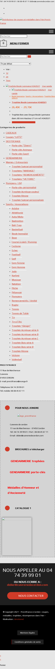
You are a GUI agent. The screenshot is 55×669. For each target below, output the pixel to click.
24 (7, 77)
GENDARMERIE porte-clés (27, 472)
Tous (8, 80)
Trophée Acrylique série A (25, 330)
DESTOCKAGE (13, 141)
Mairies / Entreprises (17, 162)
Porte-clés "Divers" (22, 145)
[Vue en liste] (2, 60)
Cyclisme (16, 246)
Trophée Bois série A (22, 342)
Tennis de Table (20, 313)
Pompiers (17, 296)
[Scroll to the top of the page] (1, 652)
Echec (15, 250)
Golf (14, 258)
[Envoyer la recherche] (29, 56)
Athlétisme (17, 212)
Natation (16, 284)
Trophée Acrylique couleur (25, 191)
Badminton (17, 221)
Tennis (15, 309)
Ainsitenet (19, 619)
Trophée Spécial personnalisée (28, 200)
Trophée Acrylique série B (25, 334)
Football (16, 254)
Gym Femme (18, 263)
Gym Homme (18, 267)
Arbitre (15, 208)
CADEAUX (11, 132)
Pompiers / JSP (14, 183)
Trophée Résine (20, 195)
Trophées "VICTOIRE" (23, 179)
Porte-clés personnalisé (24, 187)
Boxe (14, 237)
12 (7, 73)
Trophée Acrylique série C (25, 338)
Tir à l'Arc (17, 321)
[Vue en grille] (1, 60)
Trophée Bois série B (22, 347)
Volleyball (17, 359)
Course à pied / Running (24, 242)
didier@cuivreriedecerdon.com (27, 584)
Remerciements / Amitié (24, 300)
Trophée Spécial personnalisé (27, 166)
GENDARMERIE (14, 158)
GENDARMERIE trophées (27, 461)
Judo (14, 271)
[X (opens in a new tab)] (7, 7)
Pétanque (17, 292)
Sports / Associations (34, 96)
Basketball (17, 229)
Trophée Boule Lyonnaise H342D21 (29, 102)
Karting (15, 275)
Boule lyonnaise (18, 96)
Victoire (16, 355)
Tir (13, 317)
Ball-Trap (17, 225)
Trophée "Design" (21, 326)
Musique (16, 279)
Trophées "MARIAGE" (23, 170)
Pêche (15, 288)
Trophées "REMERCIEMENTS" (28, 174)
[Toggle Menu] (51, 31)
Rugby (15, 305)
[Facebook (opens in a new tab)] (7, 13)
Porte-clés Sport (20, 153)
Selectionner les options (23, 122)
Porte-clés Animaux (22, 149)
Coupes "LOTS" (14, 137)
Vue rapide (47, 86)
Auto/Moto (17, 216)
